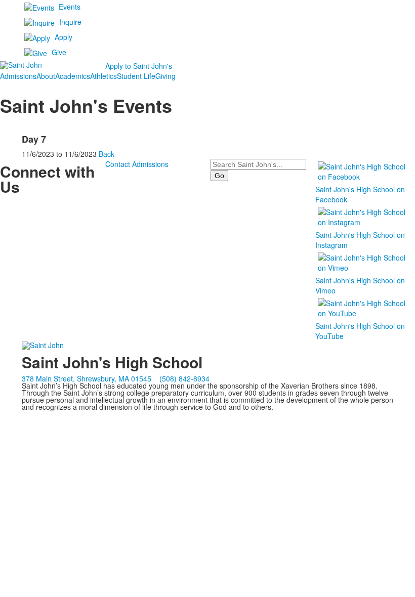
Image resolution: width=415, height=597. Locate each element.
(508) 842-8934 (184, 378)
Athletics (103, 76)
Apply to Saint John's (138, 66)
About (45, 76)
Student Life (136, 76)
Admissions (18, 76)
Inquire (70, 22)
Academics (72, 76)
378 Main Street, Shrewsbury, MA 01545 (86, 378)
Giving (165, 76)
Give (59, 52)
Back (106, 154)
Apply (63, 37)
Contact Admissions (137, 164)
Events (69, 7)
